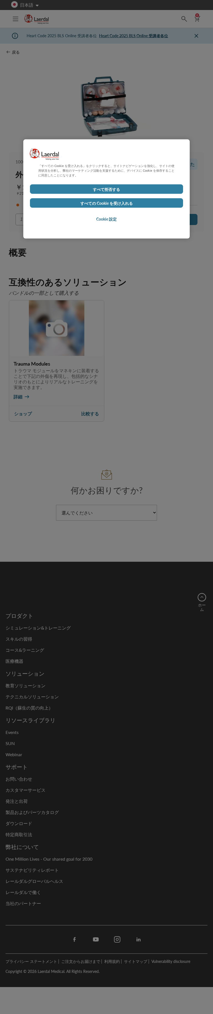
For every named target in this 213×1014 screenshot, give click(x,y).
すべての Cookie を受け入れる (106, 203)
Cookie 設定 (106, 218)
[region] (106, 188)
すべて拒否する (106, 189)
